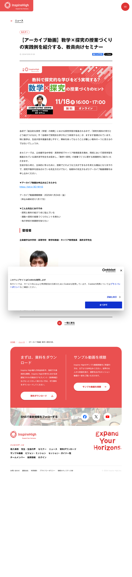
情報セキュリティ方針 (65, 470)
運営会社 (25, 470)
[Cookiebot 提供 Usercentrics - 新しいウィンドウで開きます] (104, 270)
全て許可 (103, 305)
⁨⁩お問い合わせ (15, 470)
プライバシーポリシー (47, 470)
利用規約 (34, 470)
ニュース (22, 342)
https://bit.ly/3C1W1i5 (31, 187)
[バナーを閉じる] (121, 270)
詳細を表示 (112, 297)
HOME (12, 342)
